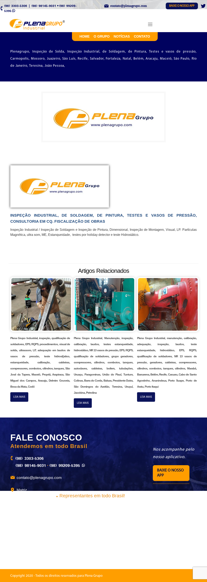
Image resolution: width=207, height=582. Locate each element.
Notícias (122, 36)
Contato (142, 36)
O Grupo (102, 36)
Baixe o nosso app (181, 5)
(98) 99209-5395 (65, 465)
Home (84, 36)
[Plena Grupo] (41, 24)
